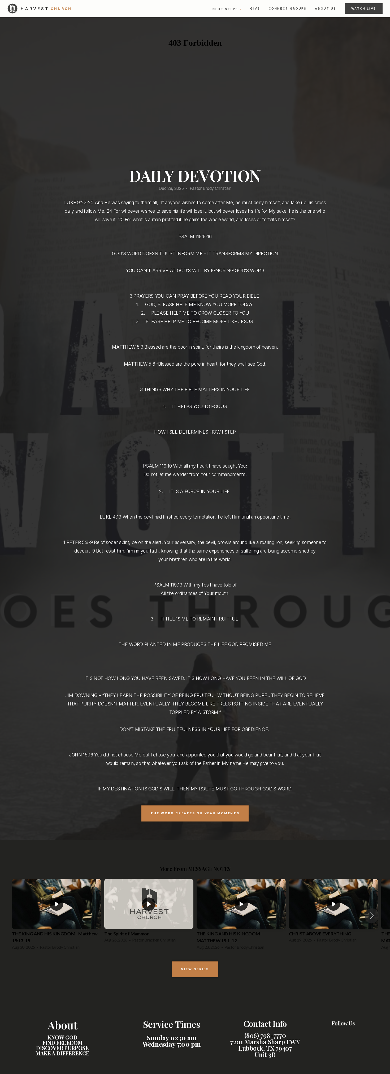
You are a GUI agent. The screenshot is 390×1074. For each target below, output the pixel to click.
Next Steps (227, 9)
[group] (56, 916)
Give (255, 8)
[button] (371, 916)
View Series (195, 969)
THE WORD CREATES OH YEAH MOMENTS (194, 813)
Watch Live (363, 8)
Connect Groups (288, 8)
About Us (325, 8)
